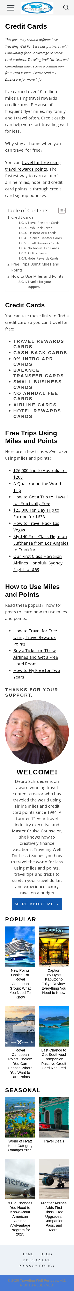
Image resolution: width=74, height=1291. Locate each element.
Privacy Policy (37, 1266)
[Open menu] (10, 7)
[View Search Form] (66, 8)
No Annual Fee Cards (43, 248)
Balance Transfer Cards (45, 238)
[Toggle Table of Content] (60, 210)
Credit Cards (22, 217)
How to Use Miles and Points (37, 276)
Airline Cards (37, 253)
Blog (46, 1254)
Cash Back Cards (40, 228)
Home (28, 1254)
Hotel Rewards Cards (43, 258)
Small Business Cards (43, 243)
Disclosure (13, 79)
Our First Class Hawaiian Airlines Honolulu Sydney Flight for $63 (38, 562)
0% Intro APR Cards (42, 233)
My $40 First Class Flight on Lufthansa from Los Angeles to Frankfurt (40, 543)
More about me (34, 904)
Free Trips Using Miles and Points (35, 267)
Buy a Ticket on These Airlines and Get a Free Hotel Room (35, 657)
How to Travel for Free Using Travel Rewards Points (35, 637)
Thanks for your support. (39, 284)
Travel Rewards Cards (43, 223)
